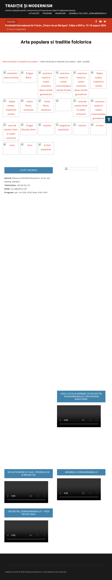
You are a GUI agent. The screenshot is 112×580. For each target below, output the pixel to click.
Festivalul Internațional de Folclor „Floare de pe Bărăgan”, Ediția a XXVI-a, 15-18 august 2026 (55, 25)
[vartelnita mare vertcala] (11, 76)
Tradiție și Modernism (28, 5)
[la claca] (98, 128)
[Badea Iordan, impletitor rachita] (11, 107)
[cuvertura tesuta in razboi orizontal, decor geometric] (98, 109)
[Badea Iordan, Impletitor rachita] (98, 79)
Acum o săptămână (17, 29)
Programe (47, 13)
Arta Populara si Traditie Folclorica (20, 61)
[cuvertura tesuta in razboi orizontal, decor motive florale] (63, 81)
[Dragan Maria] (28, 76)
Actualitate (34, 13)
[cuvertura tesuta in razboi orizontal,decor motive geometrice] (81, 83)
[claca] (11, 148)
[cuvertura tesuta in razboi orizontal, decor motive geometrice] (46, 83)
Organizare (60, 13)
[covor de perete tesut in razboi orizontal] (81, 107)
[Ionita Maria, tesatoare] (46, 105)
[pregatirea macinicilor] (63, 128)
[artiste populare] (46, 148)
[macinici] (46, 128)
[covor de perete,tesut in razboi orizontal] (11, 131)
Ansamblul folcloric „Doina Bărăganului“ (88, 13)
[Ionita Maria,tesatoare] (28, 105)
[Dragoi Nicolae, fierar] (28, 128)
